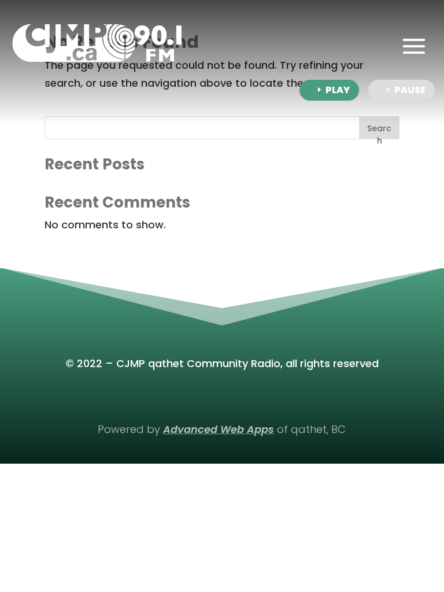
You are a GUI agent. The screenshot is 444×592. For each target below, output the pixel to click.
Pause (410, 90)
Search (379, 131)
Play (337, 90)
